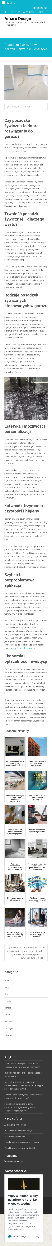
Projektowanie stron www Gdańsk (19, 1148)
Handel (7, 1007)
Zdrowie (8, 1035)
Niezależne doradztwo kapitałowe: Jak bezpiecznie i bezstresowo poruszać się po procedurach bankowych (23, 1085)
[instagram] (41, 9)
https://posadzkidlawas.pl (24, 648)
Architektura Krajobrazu (15, 1124)
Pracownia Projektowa (14, 1136)
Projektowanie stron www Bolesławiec (21, 1142)
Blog (6, 987)
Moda (7, 1014)
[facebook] (34, 9)
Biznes (29, 106)
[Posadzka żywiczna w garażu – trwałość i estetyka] (26, 82)
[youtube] (45, 9)
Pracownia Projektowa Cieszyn (18, 1130)
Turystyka (8, 1028)
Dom (6, 994)
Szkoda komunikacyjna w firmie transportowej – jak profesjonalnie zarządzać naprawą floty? (19, 1107)
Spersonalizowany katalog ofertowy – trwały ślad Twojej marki (28, 956)
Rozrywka (8, 1021)
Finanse (7, 1001)
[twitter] (38, 9)
